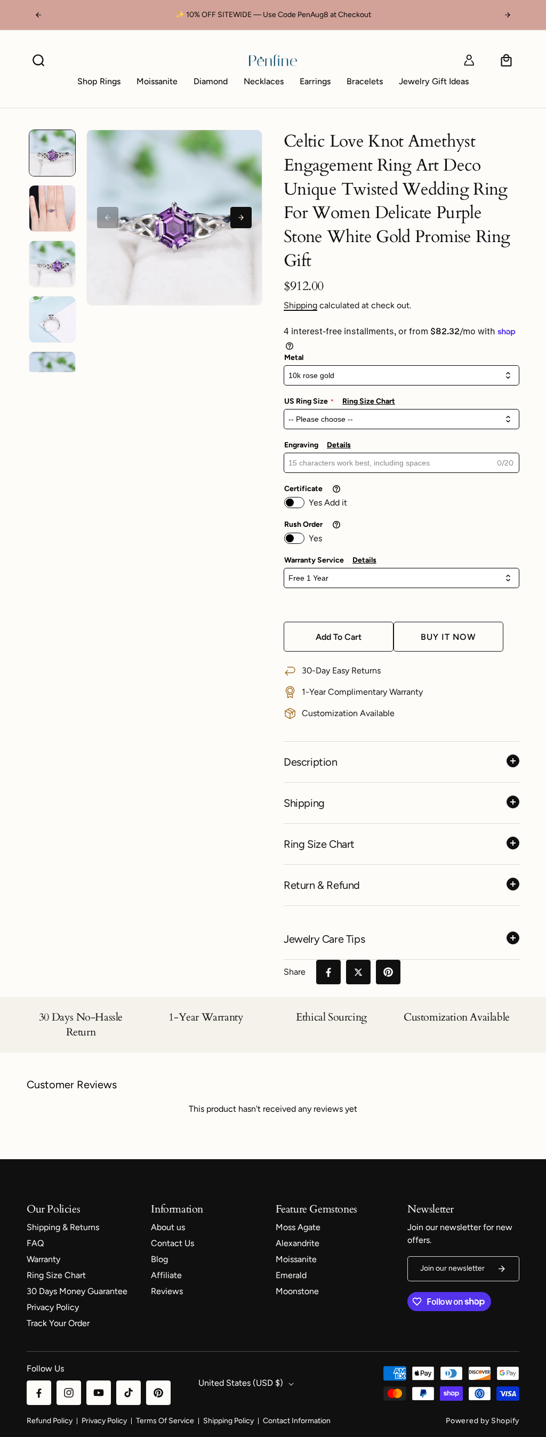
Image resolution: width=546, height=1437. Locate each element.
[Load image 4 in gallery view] (52, 319)
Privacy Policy (104, 1420)
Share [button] (295, 972)
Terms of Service (165, 1420)
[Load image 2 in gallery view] (52, 208)
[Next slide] (241, 217)
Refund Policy (50, 1420)
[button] (38, 60)
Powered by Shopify (482, 1420)
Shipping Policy (228, 1420)
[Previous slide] (107, 217)
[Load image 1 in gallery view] (52, 153)
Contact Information (297, 1420)
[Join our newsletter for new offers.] (501, 1268)
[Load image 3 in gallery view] (52, 263)
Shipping (300, 305)
